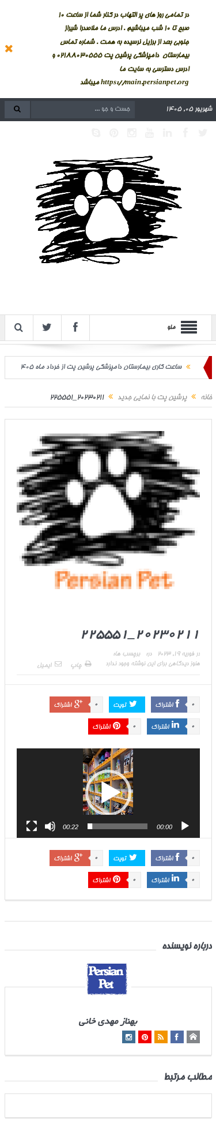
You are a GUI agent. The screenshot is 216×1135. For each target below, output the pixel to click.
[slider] (117, 826)
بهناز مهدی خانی (108, 1022)
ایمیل (44, 665)
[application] (108, 793)
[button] (108, 793)
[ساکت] (50, 826)
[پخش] (185, 826)
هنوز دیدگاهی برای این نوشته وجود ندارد (152, 664)
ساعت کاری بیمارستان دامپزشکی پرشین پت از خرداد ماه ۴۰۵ (100, 367)
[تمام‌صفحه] (31, 826)
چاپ (75, 665)
